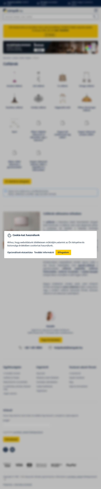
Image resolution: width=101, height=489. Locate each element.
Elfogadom (63, 252)
